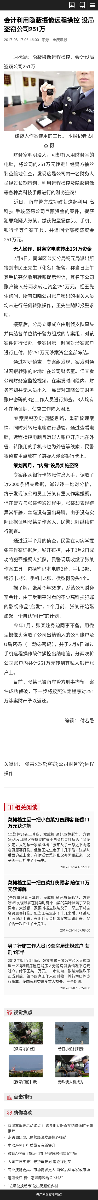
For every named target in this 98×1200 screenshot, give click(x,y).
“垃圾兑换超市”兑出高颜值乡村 (33, 1185)
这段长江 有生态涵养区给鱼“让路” (35, 1177)
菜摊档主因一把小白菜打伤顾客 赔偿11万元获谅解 (49, 822)
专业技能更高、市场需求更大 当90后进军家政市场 (49, 1169)
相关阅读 (23, 807)
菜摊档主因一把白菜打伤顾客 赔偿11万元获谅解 (49, 885)
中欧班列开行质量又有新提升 (31, 1145)
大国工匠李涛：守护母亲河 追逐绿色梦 (39, 1161)
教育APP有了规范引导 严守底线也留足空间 (43, 1153)
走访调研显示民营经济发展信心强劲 (37, 1137)
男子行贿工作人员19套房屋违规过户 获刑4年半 (49, 949)
